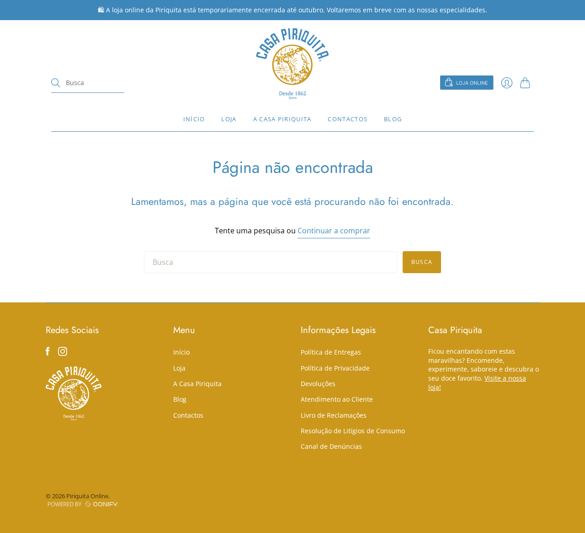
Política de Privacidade (335, 368)
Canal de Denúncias (331, 446)
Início (194, 119)
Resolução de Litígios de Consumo (353, 430)
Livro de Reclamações (334, 415)
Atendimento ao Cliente (337, 399)
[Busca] (55, 82)
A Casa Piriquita (282, 119)
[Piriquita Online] (292, 63)
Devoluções (318, 383)
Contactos (347, 119)
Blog (393, 119)
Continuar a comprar (334, 231)
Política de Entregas (331, 352)
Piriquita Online (87, 496)
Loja (228, 119)
